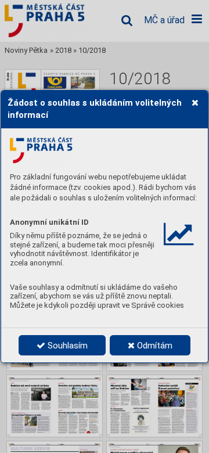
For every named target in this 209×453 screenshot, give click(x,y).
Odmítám (153, 345)
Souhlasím (66, 345)
